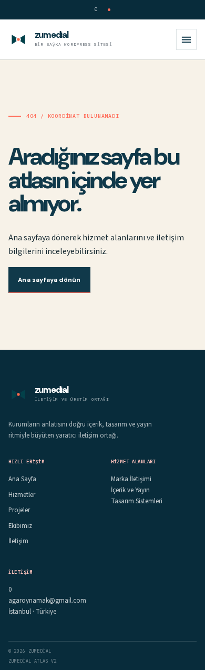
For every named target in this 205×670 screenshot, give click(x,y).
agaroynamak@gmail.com (47, 600)
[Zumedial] (18, 39)
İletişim (18, 541)
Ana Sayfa (22, 479)
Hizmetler (21, 495)
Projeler (19, 510)
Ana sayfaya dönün (49, 280)
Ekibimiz (20, 526)
